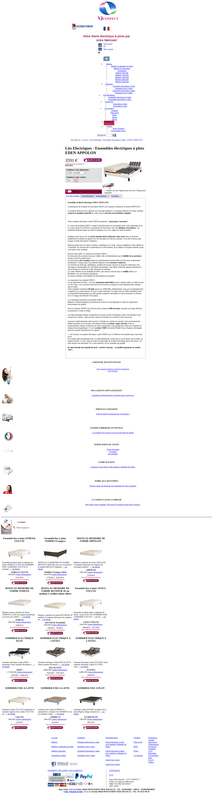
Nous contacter (118, 128)
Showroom (152, 742)
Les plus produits (73, 196)
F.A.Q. (151, 760)
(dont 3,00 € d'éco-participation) (55, 724)
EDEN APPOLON (134, 140)
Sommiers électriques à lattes (124, 91)
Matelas (109, 64)
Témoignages (153, 744)
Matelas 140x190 (122, 75)
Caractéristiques (87, 196)
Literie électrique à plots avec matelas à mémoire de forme (116, 744)
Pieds (114, 115)
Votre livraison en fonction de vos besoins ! (113, 414)
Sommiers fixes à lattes (124, 93)
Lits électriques (109, 95)
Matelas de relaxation (122, 68)
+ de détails (15, 569)
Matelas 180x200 (122, 80)
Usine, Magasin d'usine (73, 792)
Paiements (152, 753)
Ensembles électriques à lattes (119, 97)
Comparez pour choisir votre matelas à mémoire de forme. (112, 467)
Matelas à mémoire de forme (122, 66)
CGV (150, 751)
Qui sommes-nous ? (118, 131)
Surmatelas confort (58, 755)
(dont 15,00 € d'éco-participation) (19, 677)
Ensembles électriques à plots (119, 99)
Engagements (101, 196)
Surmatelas (122, 71)
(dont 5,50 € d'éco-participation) (74, 163)
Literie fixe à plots (113, 760)
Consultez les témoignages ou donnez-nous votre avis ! (113, 395)
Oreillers (114, 111)
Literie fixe (109, 102)
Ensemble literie (112, 738)
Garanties (152, 749)
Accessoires (109, 108)
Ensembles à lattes (120, 104)
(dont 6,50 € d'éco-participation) (19, 724)
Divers (114, 119)
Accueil (85, 140)
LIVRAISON (114, 770)
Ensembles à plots (120, 106)
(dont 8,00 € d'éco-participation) (55, 579)
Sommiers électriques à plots (124, 86)
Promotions (152, 738)
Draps (114, 117)
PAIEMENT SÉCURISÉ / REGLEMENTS (65, 770)
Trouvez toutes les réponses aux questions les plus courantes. (112, 486)
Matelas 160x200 (122, 77)
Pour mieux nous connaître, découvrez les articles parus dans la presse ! (113, 505)
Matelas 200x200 (122, 82)
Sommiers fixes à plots (124, 88)
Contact (109, 126)
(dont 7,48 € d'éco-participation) (19, 579)
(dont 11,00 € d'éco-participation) (91, 577)
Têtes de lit (114, 113)
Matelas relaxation (58, 751)
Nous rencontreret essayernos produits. (113, 451)
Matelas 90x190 (122, 73)
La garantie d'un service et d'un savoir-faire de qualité (113, 433)
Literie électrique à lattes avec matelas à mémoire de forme (116, 753)
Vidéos (151, 762)
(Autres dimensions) (23, 574)
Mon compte (108, 49)
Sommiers (109, 84)
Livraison (115, 196)
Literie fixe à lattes (113, 764)
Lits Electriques (95, 140)
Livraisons (152, 747)
